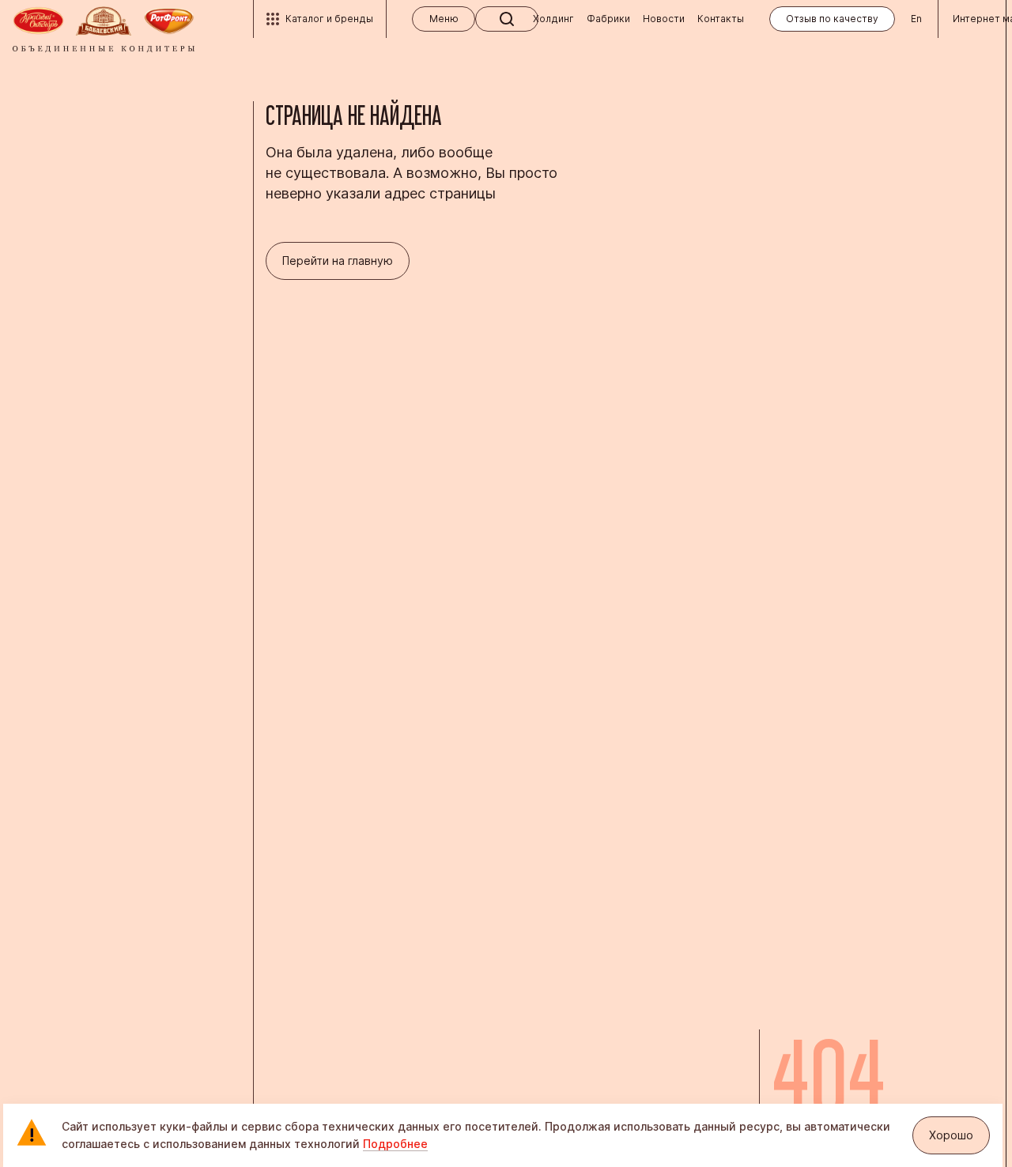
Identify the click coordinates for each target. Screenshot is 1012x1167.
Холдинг (553, 19)
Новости (664, 19)
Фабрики (608, 19)
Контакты (720, 19)
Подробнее (395, 1143)
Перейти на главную (337, 260)
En (916, 19)
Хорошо (951, 1135)
